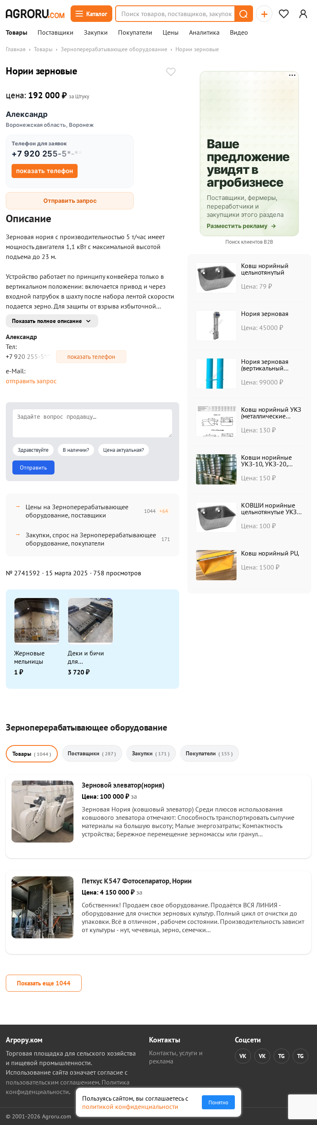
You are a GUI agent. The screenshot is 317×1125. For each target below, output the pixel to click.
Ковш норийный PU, (270, 553)
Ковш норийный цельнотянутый (265, 268)
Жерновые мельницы (29, 657)
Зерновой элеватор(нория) (123, 785)
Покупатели (135, 32)
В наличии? (76, 449)
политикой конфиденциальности (130, 1106)
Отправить (33, 467)
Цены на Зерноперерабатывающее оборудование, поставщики (77, 511)
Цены (171, 32)
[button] (243, 13)
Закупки (96, 32)
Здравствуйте (33, 449)
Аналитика (204, 32)
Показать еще (44, 983)
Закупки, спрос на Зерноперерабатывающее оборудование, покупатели (91, 539)
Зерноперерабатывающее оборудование (114, 49)
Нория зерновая (265, 313)
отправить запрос (31, 381)
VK (242, 1056)
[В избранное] (171, 72)
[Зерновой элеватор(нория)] (42, 840)
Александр (26, 114)
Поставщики (55, 32)
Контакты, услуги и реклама (176, 1057)
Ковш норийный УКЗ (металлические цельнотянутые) (271, 416)
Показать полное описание (47, 321)
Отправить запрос (70, 200)
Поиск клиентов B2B (249, 241)
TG (281, 1056)
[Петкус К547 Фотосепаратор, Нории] (42, 936)
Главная (16, 49)
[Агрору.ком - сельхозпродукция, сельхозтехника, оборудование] (35, 13)
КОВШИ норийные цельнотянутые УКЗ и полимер (271, 511)
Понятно (218, 1102)
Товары (16, 32)
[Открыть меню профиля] (303, 13)
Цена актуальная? (123, 449)
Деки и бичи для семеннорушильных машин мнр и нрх (89, 657)
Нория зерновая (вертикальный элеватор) (265, 368)
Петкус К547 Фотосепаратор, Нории (137, 880)
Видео (239, 32)
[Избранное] (283, 13)
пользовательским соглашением (52, 1082)
